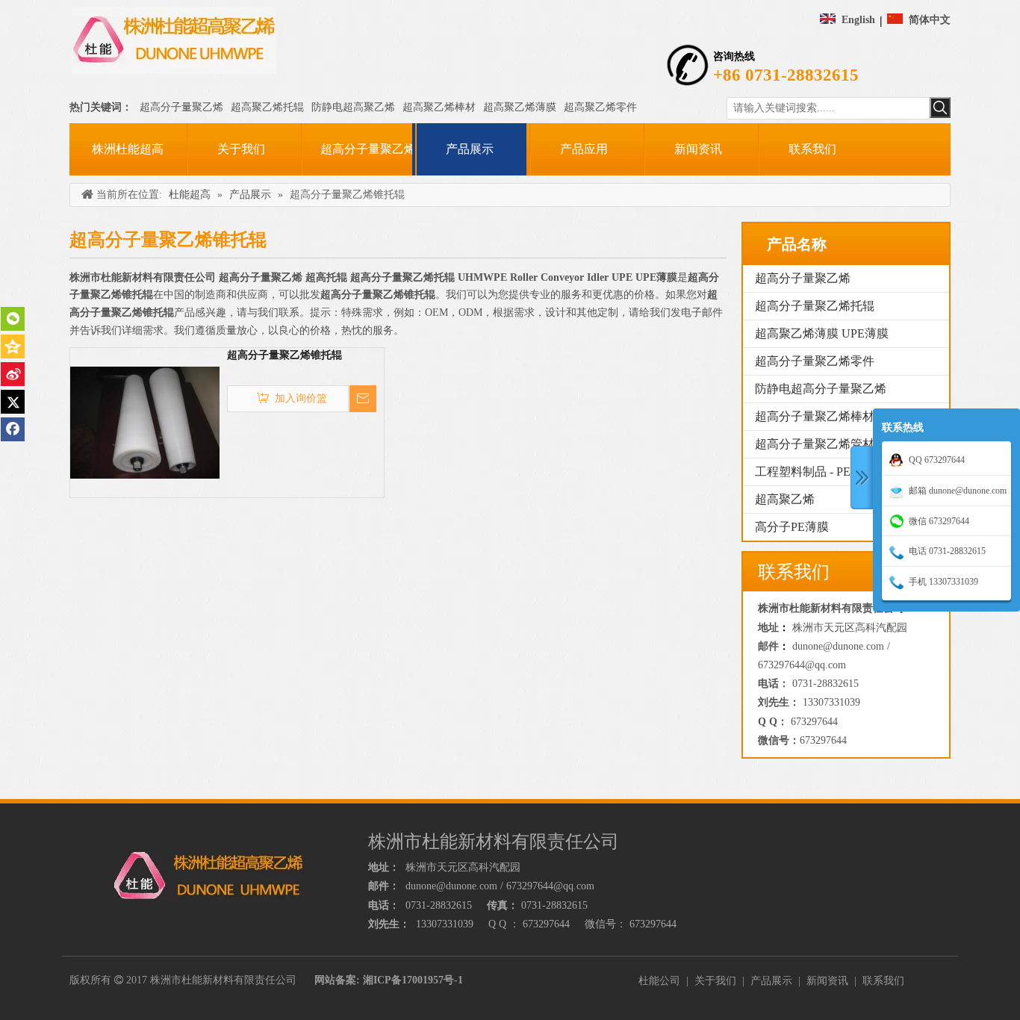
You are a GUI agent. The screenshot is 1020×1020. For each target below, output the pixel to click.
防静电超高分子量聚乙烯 (820, 388)
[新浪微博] (13, 374)
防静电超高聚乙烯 (353, 107)
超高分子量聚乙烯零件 (814, 361)
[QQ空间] (13, 346)
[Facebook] (13, 429)
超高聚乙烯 (785, 499)
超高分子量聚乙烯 (181, 107)
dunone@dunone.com (451, 886)
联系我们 (883, 980)
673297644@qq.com (802, 665)
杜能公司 (659, 980)
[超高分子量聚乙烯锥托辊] (145, 421)
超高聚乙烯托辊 (267, 107)
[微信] (13, 319)
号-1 (453, 980)
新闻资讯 (827, 980)
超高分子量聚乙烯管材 (814, 444)
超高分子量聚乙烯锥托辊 (284, 355)
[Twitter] (13, 402)
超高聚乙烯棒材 (439, 107)
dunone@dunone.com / (841, 646)
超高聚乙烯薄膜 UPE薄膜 (822, 333)
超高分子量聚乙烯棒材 (814, 416)
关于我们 (715, 980)
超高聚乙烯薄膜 (519, 107)
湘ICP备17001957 (403, 980)
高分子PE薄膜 (792, 526)
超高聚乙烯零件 (600, 107)
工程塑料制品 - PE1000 (814, 471)
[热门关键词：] (940, 107)
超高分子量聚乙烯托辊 (814, 305)
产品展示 (771, 980)
